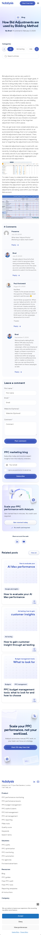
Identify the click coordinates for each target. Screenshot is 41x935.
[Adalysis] (7, 3)
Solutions (5, 841)
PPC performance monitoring (13, 797)
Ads (30, 49)
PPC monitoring (8, 852)
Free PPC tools (7, 885)
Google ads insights (11, 589)
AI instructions (7, 892)
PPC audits (6, 845)
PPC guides (6, 877)
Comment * (8, 420)
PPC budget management (11, 805)
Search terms (7, 835)
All (10, 49)
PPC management (21, 684)
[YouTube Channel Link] (38, 781)
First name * (8, 388)
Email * (6, 398)
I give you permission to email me (19, 470)
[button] (38, 904)
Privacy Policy (24, 932)
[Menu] (38, 3)
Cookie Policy (15, 932)
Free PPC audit (7, 881)
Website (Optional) (11, 409)
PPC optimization (8, 849)
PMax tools (6, 824)
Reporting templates (9, 889)
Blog (3, 874)
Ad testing (20, 49)
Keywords (5, 831)
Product (5, 793)
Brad (10, 31)
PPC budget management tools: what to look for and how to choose (19, 692)
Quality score (7, 827)
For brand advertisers (9, 864)
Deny (20, 922)
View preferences (20, 927)
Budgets (8, 684)
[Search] (6, 56)
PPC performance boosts (11, 801)
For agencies (6, 860)
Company (5, 898)
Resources (6, 869)
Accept (20, 916)
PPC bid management (10, 812)
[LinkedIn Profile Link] (34, 781)
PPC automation (8, 856)
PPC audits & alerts (9, 809)
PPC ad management (10, 816)
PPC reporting (7, 820)
